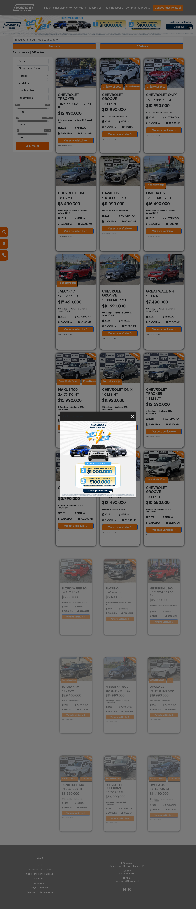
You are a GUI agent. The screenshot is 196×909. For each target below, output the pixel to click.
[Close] (132, 416)
